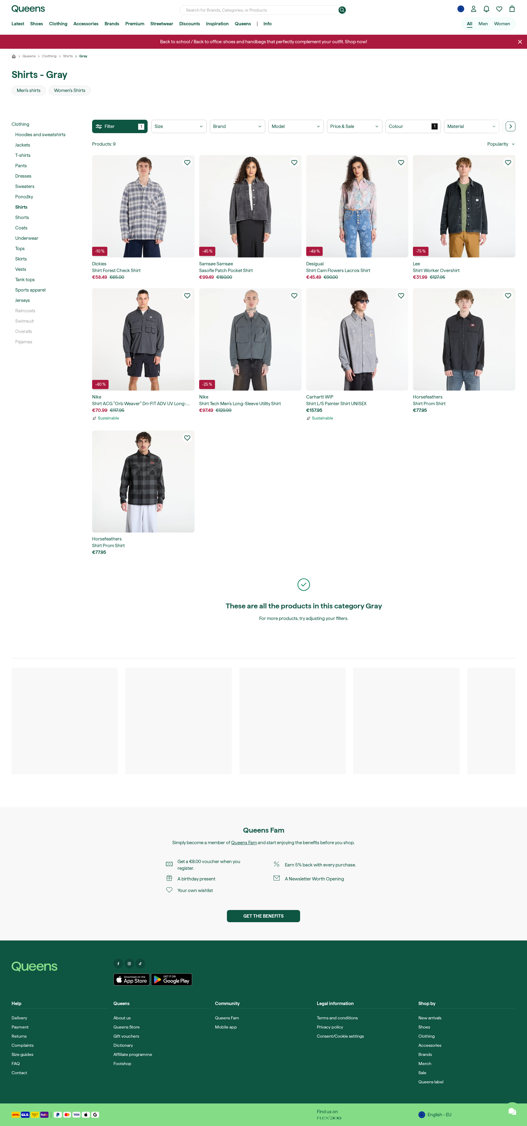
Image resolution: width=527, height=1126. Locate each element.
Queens (243, 24)
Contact (19, 1072)
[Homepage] (60, 967)
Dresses (23, 176)
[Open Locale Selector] (460, 8)
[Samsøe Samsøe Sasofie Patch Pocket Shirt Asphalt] (250, 206)
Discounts (189, 24)
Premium (134, 24)
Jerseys (22, 300)
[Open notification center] (486, 8)
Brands (112, 24)
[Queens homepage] (28, 8)
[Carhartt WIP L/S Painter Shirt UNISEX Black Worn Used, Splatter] (357, 339)
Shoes (36, 24)
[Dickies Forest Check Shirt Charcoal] (143, 206)
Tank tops (25, 279)
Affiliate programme (132, 1054)
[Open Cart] (512, 8)
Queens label (430, 1081)
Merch (424, 1063)
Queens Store (126, 1027)
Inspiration (217, 24)
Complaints (23, 1045)
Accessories (86, 24)
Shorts (22, 217)
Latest (18, 24)
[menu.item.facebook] (118, 963)
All (469, 24)
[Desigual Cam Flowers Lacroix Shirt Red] (357, 206)
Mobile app (226, 1027)
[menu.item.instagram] (129, 963)
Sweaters (24, 186)
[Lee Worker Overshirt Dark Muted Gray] (464, 206)
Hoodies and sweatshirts (40, 134)
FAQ (16, 1063)
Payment (20, 1027)
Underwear (26, 238)
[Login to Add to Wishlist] (187, 162)
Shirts (21, 207)
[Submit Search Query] (342, 10)
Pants (21, 165)
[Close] (520, 42)
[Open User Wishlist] (499, 8)
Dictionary (123, 1045)
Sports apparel (30, 290)
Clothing (58, 24)
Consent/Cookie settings (340, 1036)
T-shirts (22, 155)
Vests (20, 269)
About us (122, 1017)
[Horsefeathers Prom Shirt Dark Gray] (464, 339)
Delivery (19, 1017)
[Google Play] (171, 979)
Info (268, 24)
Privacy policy (330, 1027)
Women (502, 24)
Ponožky (24, 197)
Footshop (122, 1063)
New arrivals (429, 1017)
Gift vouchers (126, 1036)
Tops (20, 248)
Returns (19, 1036)
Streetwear (161, 24)
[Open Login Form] (473, 8)
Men (483, 24)
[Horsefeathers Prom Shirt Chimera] (143, 481)
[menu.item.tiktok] (140, 963)
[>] (510, 126)
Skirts (21, 259)
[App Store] (131, 979)
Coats (21, 228)
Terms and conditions (337, 1017)
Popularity (497, 144)
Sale (422, 1072)
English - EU (439, 1114)
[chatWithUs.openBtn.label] (512, 1111)
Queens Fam (244, 842)
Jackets (22, 145)
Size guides (22, 1054)
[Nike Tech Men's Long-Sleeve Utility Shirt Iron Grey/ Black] (250, 339)
